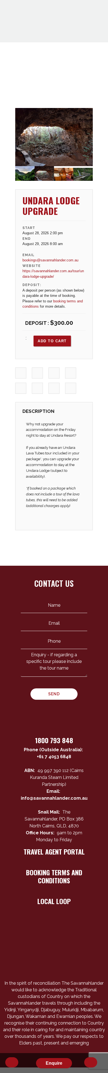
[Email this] (54, 388)
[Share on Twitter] (37, 373)
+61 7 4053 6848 (54, 756)
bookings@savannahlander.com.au (50, 260)
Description (38, 411)
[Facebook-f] (49, 960)
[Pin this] (20, 388)
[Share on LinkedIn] (54, 373)
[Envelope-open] (39, 960)
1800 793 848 (54, 740)
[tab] (38, 413)
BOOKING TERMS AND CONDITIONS (54, 876)
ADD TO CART (52, 341)
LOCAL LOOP (54, 901)
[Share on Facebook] (20, 373)
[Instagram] (69, 960)
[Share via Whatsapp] (70, 388)
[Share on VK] (37, 388)
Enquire (54, 1063)
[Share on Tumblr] (70, 373)
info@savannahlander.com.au (54, 798)
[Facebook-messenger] (59, 960)
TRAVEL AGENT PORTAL (54, 851)
